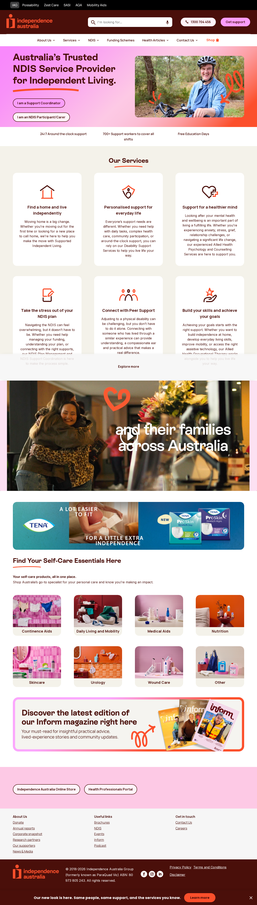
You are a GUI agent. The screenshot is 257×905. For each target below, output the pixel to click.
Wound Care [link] (159, 682)
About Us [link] (44, 40)
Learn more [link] (199, 897)
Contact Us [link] (185, 40)
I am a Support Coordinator (39, 103)
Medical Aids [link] (159, 631)
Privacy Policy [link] (180, 867)
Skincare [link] (37, 682)
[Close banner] (251, 898)
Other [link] (220, 682)
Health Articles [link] (153, 40)
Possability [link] (30, 5)
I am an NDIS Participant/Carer (41, 117)
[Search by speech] (167, 22)
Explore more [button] (128, 366)
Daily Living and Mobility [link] (97, 631)
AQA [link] (78, 5)
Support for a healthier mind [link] (210, 207)
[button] (144, 874)
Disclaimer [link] (177, 875)
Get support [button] (235, 22)
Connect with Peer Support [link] (128, 310)
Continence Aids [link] (37, 631)
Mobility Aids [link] (96, 5)
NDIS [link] (91, 40)
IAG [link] (14, 5)
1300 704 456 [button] (201, 22)
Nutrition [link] (220, 631)
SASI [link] (67, 5)
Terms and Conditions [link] (209, 867)
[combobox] (130, 22)
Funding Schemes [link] (121, 40)
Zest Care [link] (51, 5)
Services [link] (69, 40)
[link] (29, 27)
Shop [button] (210, 40)
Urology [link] (98, 682)
